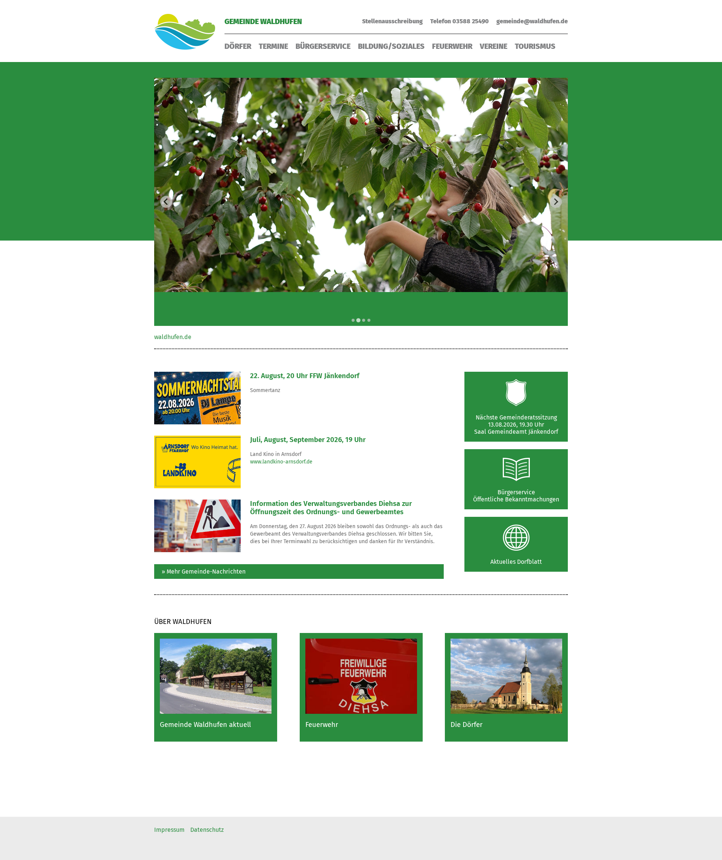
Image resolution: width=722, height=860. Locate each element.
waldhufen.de (172, 337)
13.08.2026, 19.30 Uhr (516, 424)
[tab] (353, 320)
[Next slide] (556, 202)
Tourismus (535, 46)
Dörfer (237, 46)
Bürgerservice (323, 46)
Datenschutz (207, 829)
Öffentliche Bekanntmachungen (516, 499)
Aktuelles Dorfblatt (516, 561)
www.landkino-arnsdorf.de (281, 462)
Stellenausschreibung (392, 21)
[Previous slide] (166, 202)
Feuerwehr (452, 46)
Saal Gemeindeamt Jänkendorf (516, 431)
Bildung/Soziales (391, 46)
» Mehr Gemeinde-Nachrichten (204, 571)
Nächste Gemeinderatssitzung (516, 417)
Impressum (169, 829)
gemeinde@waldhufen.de (532, 21)
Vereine (493, 46)
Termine (273, 46)
